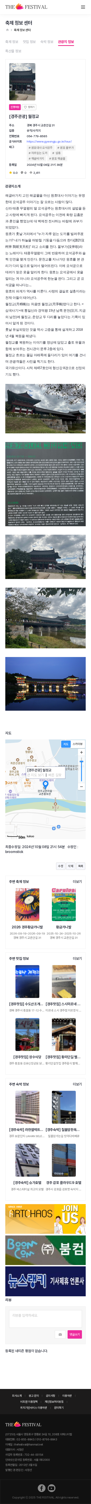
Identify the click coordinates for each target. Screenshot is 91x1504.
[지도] (66, 744)
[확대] (81, 752)
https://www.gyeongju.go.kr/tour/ (49, 141)
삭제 (70, 866)
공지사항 (50, 1395)
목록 (80, 866)
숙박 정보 (46, 42)
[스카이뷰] (78, 744)
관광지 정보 (66, 42)
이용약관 (67, 1395)
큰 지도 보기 (35, 775)
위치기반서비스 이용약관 (33, 1407)
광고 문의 (34, 1395)
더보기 (77, 882)
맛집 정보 (29, 42)
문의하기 (59, 1407)
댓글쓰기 (75, 1334)
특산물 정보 (13, 51)
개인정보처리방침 (54, 1401)
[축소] (81, 786)
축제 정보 (11, 42)
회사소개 (17, 1395)
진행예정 (15, 107)
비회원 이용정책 (29, 1401)
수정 (60, 866)
